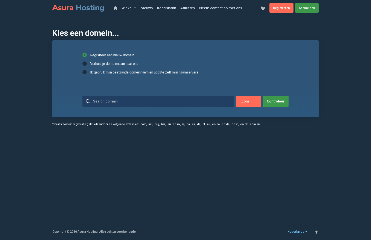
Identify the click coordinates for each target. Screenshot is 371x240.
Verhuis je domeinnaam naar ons (114, 64)
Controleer (275, 101)
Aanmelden (307, 8)
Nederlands (296, 231)
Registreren (281, 8)
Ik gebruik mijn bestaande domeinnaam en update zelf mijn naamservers (144, 72)
